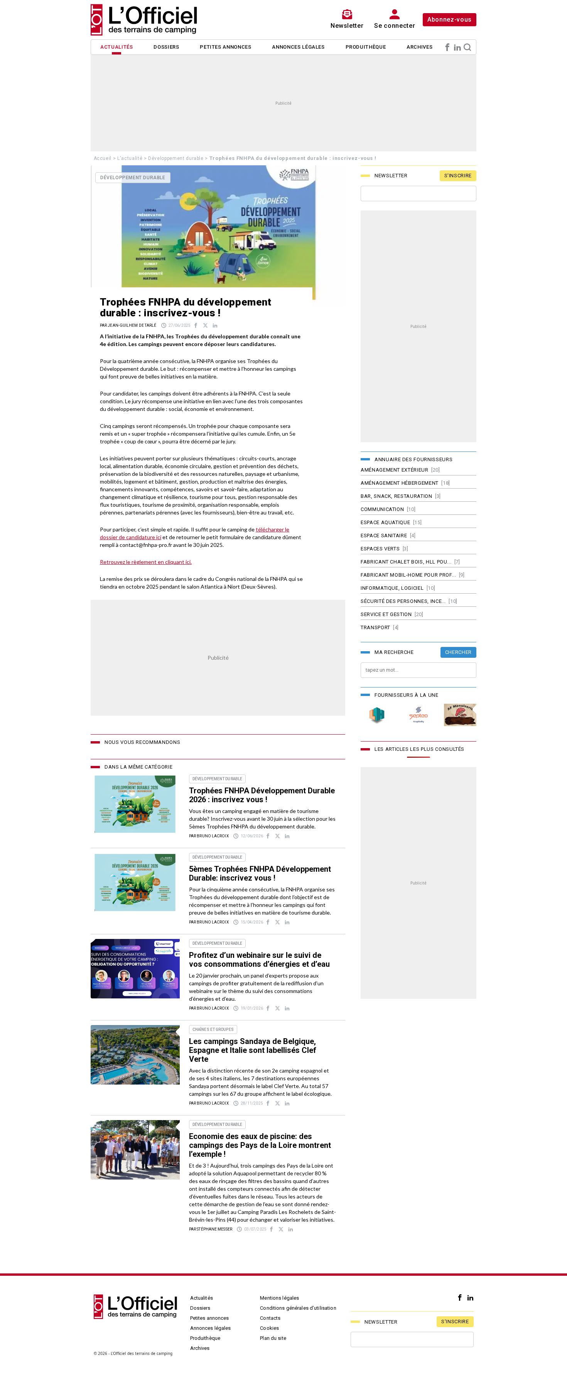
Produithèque (366, 47)
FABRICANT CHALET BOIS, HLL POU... (406, 562)
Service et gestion (386, 614)
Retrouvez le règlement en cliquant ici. (146, 561)
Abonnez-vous (449, 19)
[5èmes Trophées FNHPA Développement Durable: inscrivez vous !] (135, 882)
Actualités (116, 47)
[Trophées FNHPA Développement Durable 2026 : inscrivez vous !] (135, 804)
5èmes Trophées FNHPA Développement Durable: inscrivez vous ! (260, 873)
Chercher (458, 652)
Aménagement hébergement (400, 483)
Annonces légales (298, 47)
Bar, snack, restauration (396, 496)
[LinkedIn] (457, 47)
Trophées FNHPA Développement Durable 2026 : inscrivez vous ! (262, 795)
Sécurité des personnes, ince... (403, 601)
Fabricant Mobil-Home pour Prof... (408, 575)
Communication (382, 509)
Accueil (103, 158)
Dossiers (166, 47)
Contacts (270, 1318)
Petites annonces (225, 47)
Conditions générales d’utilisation (298, 1308)
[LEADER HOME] (377, 715)
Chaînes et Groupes (213, 1029)
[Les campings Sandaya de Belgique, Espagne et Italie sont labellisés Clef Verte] (135, 1055)
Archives (419, 47)
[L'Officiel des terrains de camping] (148, 20)
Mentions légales (279, 1298)
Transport (375, 627)
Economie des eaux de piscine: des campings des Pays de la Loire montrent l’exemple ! (260, 1145)
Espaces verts (380, 549)
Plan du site (273, 1338)
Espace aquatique (385, 522)
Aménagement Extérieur (395, 470)
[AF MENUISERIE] (460, 715)
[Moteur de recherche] (467, 47)
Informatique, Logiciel (392, 588)
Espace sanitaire (384, 535)
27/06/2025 (180, 325)
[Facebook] (447, 47)
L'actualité (129, 158)
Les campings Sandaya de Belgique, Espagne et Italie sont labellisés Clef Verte (252, 1050)
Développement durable (176, 158)
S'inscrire (458, 175)
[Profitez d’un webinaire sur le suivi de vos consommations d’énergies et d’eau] (135, 968)
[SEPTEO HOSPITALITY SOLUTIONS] (418, 715)
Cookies (269, 1328)
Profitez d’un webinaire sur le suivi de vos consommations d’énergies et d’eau (259, 960)
